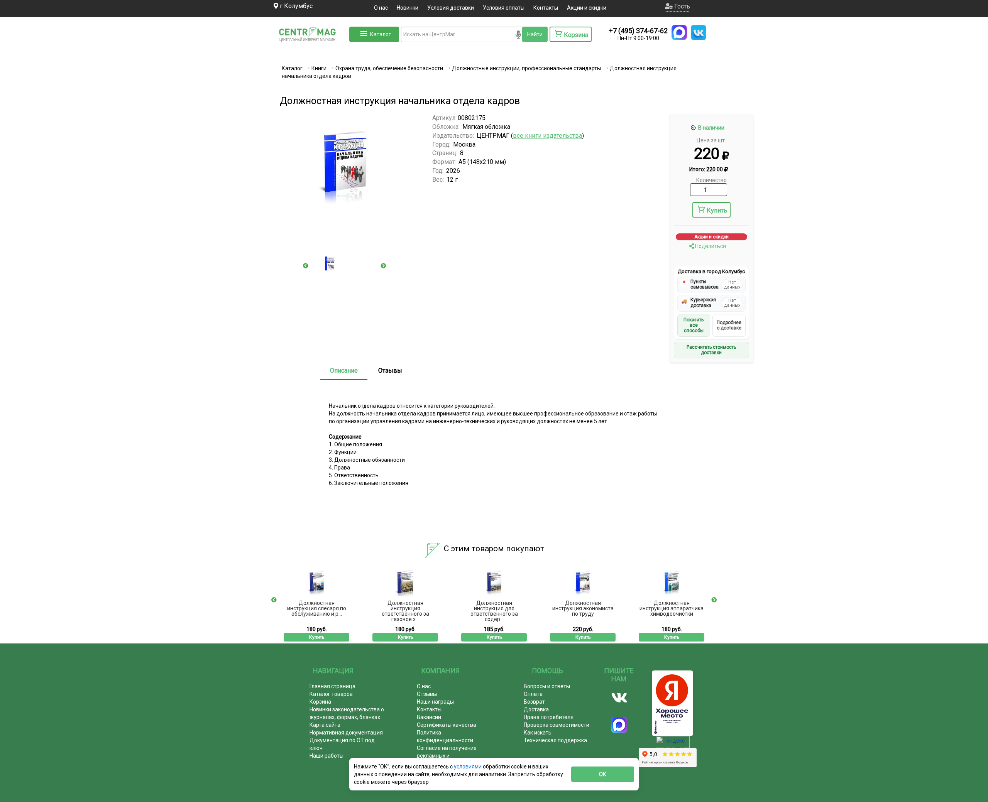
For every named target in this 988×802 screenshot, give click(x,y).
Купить (717, 210)
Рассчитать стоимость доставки (711, 349)
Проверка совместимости (556, 725)
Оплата (533, 694)
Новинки (407, 8)
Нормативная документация (346, 732)
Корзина (320, 702)
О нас (381, 8)
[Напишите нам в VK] (698, 32)
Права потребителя (549, 717)
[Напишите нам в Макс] (679, 32)
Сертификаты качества (446, 725)
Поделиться (710, 246)
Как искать (538, 732)
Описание (344, 370)
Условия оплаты (503, 8)
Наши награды (435, 702)
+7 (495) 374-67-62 (638, 31)
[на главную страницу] (310, 50)
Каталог (380, 34)
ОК (602, 774)
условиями (468, 766)
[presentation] (305, 266)
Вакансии (429, 717)
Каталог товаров (331, 694)
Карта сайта (325, 725)
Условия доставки (450, 8)
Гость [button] (681, 6)
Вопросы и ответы (547, 686)
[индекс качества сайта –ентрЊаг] (673, 744)
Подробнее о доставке (729, 325)
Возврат (534, 702)
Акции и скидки (586, 8)
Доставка (536, 709)
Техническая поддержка (555, 740)
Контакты (545, 8)
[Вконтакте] (619, 698)
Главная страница (332, 686)
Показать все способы (693, 325)
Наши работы (326, 756)
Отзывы (390, 370)
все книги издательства (547, 135)
